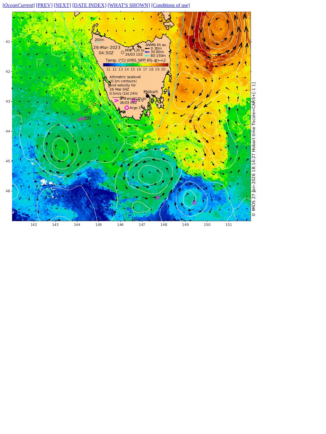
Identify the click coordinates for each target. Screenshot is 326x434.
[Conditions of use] (170, 5)
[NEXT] (62, 5)
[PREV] (44, 5)
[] (19, 5)
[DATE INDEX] (89, 5)
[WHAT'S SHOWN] (129, 5)
